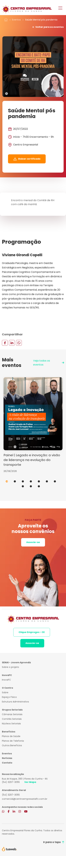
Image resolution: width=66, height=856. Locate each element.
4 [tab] (31, 481)
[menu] (60, 8)
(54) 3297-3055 (11, 782)
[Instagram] (19, 811)
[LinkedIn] (12, 342)
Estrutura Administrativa (15, 701)
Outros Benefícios (12, 745)
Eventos (16, 19)
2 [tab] (15, 481)
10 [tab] (39, 486)
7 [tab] (55, 481)
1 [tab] (7, 481)
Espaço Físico (9, 697)
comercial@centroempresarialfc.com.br (24, 798)
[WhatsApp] (19, 342)
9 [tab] (31, 486)
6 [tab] (47, 481)
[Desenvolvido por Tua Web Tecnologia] (9, 848)
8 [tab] (23, 486)
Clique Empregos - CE (32, 632)
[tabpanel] (33, 425)
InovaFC (6, 679)
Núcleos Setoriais (11, 723)
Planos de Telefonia (13, 740)
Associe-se (33, 542)
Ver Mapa (30, 782)
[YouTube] (25, 811)
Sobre (5, 692)
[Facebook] (5, 342)
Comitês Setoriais (12, 719)
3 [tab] (23, 481)
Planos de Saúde (11, 736)
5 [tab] (39, 481)
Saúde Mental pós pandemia (41, 19)
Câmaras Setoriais (12, 714)
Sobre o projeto (10, 667)
